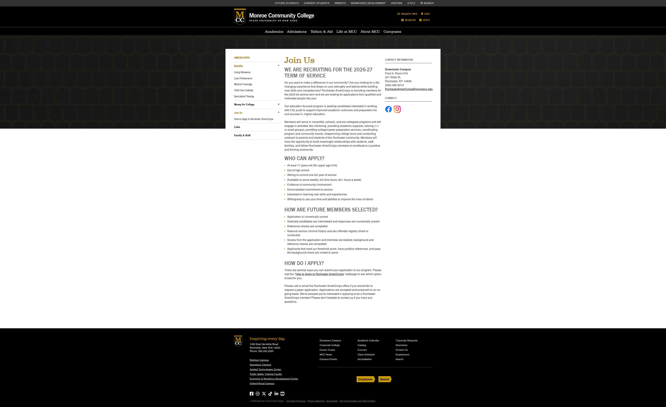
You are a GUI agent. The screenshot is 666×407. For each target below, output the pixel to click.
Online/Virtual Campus (262, 383)
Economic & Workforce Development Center (274, 378)
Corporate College (330, 345)
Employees (365, 379)
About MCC (370, 31)
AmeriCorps (242, 57)
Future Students (287, 3)
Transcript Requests (407, 340)
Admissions (297, 31)
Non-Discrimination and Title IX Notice (357, 400)
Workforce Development (368, 3)
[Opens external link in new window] (388, 109)
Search (429, 3)
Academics (274, 31)
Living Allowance (242, 72)
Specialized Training (244, 96)
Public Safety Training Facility (266, 374)
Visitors (396, 3)
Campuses (392, 31)
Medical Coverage (243, 84)
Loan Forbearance (243, 78)
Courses (362, 349)
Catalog (362, 345)
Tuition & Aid (321, 31)
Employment (402, 354)
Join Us (238, 112)
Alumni (384, 379)
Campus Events (328, 359)
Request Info (409, 13)
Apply (426, 20)
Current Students (316, 3)
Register (410, 20)
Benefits (238, 66)
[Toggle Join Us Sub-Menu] (278, 112)
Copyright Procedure (296, 400)
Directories (401, 345)
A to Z (411, 3)
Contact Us (402, 349)
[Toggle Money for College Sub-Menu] (278, 104)
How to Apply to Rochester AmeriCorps (253, 119)
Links (237, 127)
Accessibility (332, 400)
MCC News (326, 354)
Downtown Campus (260, 364)
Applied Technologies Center (265, 369)
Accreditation (365, 359)
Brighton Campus (259, 360)
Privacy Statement (316, 400)
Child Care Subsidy (243, 90)
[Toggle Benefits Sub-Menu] (278, 66)
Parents (340, 3)
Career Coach (327, 349)
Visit (427, 13)
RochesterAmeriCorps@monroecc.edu (409, 89)
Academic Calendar (368, 340)
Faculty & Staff (242, 135)
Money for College (244, 104)
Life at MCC (346, 31)
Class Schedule (366, 354)
